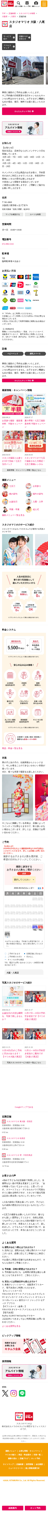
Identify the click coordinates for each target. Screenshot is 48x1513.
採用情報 (29, 1464)
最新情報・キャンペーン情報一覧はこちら (24, 470)
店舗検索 (12, 13)
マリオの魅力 (10, 1454)
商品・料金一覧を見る (12, 748)
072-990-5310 (8, 244)
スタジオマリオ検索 (27, 13)
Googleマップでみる (24, 1107)
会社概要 (39, 1464)
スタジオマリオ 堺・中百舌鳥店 (19, 1155)
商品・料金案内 (24, 1454)
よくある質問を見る (11, 1326)
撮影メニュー (11, 1450)
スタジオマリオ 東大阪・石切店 (19, 1121)
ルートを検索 (35, 214)
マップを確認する (13, 214)
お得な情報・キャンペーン (29, 1450)
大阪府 (4, 17)
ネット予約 (35, 1508)
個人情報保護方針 (32, 1468)
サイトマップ (8, 1464)
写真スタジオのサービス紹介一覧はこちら (24, 1063)
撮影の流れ (12, 1458)
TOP (4, 13)
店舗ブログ (24, 1458)
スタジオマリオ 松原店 (16, 1138)
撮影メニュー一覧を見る (13, 515)
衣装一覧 (37, 1454)
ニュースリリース (15, 1468)
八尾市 (13, 17)
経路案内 (13, 1508)
